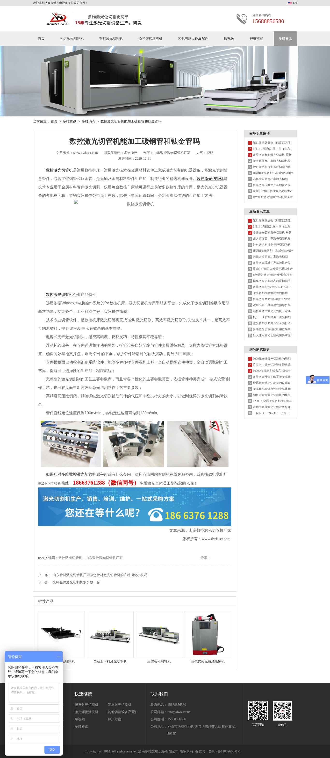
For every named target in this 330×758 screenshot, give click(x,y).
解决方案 (256, 38)
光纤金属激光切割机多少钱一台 (76, 582)
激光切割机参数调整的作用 (270, 293)
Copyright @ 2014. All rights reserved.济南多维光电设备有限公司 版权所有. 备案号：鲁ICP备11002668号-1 (163, 751)
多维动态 (88, 121)
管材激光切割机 (111, 38)
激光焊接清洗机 (150, 38)
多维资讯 (285, 38)
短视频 (229, 38)
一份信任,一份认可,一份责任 (271, 413)
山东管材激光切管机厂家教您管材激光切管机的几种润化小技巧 (100, 575)
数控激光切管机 (59, 170)
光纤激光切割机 (72, 38)
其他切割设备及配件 (193, 38)
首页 (41, 38)
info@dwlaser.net (179, 712)
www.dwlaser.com (216, 539)
